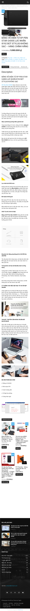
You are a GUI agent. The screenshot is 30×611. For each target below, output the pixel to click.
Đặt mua (4, 54)
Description (5, 66)
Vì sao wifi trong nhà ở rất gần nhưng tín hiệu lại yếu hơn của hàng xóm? (18, 543)
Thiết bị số (19, 5)
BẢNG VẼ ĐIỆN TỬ (10, 59)
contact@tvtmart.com (11, 585)
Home (3, 5)
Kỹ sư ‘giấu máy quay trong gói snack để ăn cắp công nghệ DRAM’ (19, 535)
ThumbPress (20, 609)
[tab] (5, 67)
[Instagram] (18, 592)
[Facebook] (11, 592)
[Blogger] (7, 592)
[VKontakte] (22, 592)
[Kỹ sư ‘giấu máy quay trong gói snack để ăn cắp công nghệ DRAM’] (6, 535)
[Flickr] (15, 592)
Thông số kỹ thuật (14, 66)
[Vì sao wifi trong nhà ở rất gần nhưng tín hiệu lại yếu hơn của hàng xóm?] (6, 543)
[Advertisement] (15, 502)
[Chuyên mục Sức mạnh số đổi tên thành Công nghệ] (6, 528)
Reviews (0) (24, 66)
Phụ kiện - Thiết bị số (10, 5)
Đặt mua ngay (5, 482)
